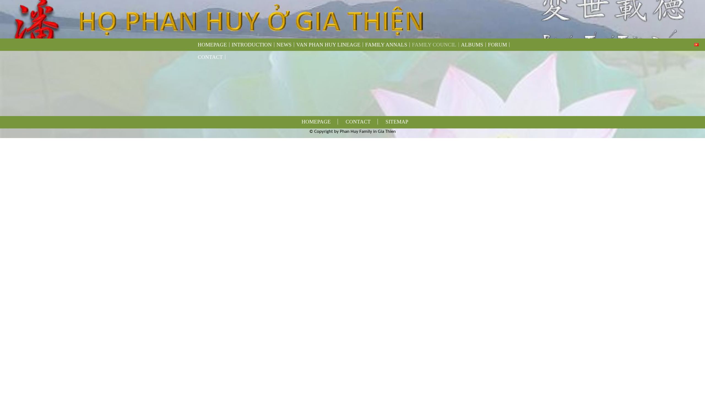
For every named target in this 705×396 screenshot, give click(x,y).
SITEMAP (397, 122)
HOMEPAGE (212, 44)
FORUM (497, 44)
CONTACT (210, 57)
